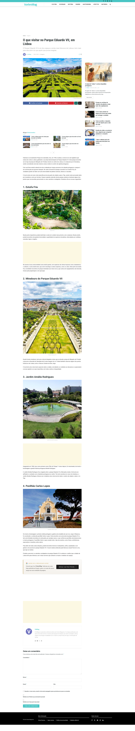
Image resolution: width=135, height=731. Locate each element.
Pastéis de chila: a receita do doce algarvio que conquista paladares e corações (104, 132)
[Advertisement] (52, 253)
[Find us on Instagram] (109, 1)
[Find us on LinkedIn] (111, 1)
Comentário (26, 657)
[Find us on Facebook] (103, 1)
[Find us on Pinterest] (107, 1)
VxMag (29, 54)
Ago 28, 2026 (34, 139)
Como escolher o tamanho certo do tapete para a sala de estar (103, 122)
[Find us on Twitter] (105, 1)
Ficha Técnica (41, 720)
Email (25, 684)
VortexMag (30, 4)
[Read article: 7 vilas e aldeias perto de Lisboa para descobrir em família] (26, 138)
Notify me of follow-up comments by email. (34, 696)
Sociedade (62, 4)
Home (24, 35)
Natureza (104, 4)
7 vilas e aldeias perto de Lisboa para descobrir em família (103, 141)
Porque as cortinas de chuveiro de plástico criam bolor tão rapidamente (103, 104)
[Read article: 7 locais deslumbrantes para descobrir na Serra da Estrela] (26, 145)
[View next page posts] (53, 152)
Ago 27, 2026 (65, 139)
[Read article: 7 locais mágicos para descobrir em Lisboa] (56, 145)
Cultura (54, 4)
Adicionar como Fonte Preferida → (67, 567)
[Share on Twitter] (80, 103)
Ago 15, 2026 (34, 146)
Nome (25, 677)
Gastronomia (87, 4)
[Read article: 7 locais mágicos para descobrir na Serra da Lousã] (56, 138)
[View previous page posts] (51, 152)
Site (54, 684)
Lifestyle (96, 4)
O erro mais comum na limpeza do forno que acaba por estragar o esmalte (103, 113)
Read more (90, 97)
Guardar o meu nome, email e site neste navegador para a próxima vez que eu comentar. (47, 691)
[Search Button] (110, 4)
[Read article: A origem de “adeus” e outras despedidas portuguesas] (98, 72)
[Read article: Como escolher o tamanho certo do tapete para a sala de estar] (89, 123)
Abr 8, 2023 (36, 54)
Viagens (78, 4)
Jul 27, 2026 (65, 146)
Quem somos (51, 720)
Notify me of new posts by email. (31, 702)
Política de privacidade (62, 720)
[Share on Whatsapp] (76, 103)
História (70, 4)
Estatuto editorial (74, 720)
